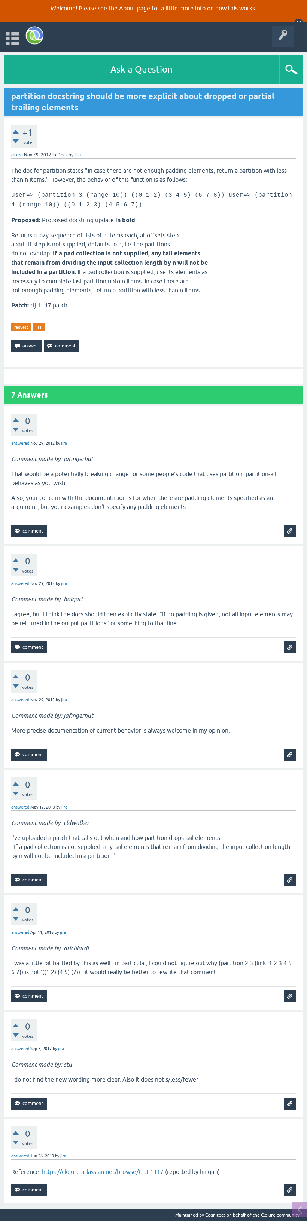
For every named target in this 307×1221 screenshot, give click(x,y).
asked (17, 154)
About (127, 8)
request (21, 327)
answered (20, 443)
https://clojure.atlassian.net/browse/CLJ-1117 (103, 1171)
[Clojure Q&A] (34, 35)
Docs (62, 154)
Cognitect (215, 1215)
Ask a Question (141, 69)
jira (39, 327)
